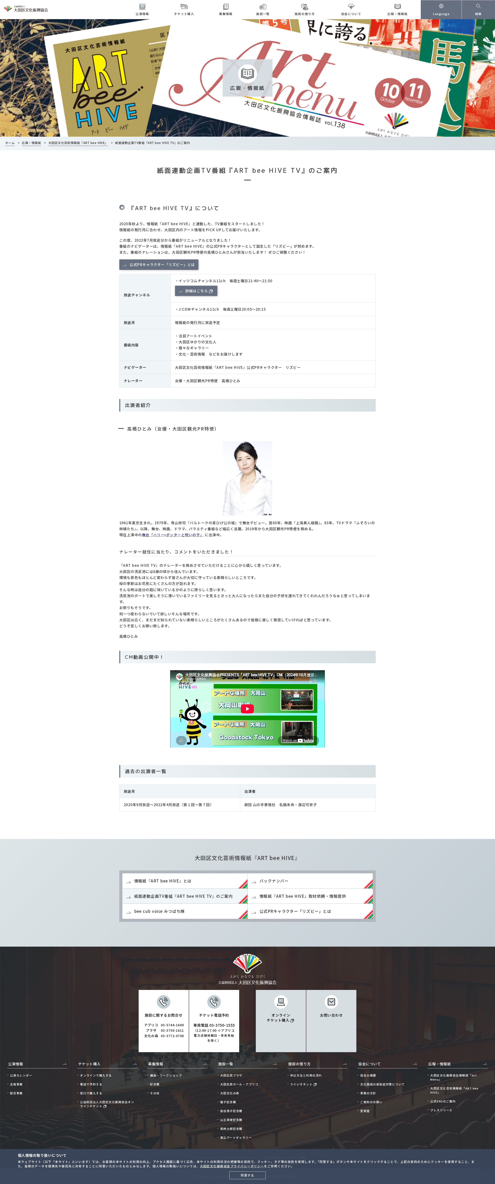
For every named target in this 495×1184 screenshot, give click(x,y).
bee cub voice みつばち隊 (159, 911)
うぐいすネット (301, 1084)
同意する (247, 1175)
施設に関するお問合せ (164, 1025)
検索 (478, 14)
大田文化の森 (229, 1093)
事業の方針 (368, 1093)
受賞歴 (365, 1111)
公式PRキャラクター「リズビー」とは (162, 264)
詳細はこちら (196, 290)
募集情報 (226, 14)
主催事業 (16, 1084)
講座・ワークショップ (166, 1075)
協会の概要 (368, 1075)
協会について (351, 14)
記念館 (155, 1084)
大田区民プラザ (231, 1075)
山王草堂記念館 (231, 1120)
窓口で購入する (91, 1093)
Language (441, 14)
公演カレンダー (21, 1075)
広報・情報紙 (397, 14)
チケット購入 (184, 14)
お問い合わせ (331, 1015)
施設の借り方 (305, 14)
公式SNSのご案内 (443, 1101)
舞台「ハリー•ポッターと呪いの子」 (173, 534)
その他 (155, 1093)
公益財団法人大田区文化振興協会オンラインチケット (107, 1104)
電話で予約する (91, 1084)
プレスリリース (441, 1110)
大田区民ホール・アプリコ (239, 1084)
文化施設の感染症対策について (382, 1084)
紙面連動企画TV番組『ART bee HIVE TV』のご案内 (183, 896)
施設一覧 (263, 14)
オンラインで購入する (96, 1075)
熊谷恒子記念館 (231, 1111)
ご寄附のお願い (371, 1102)
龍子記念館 (228, 1102)
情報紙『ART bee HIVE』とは (163, 881)
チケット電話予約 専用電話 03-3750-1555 (214, 1028)
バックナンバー (273, 881)
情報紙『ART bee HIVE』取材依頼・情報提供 (302, 896)
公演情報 (142, 14)
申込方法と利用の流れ (306, 1075)
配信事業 (16, 1093)
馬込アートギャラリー (236, 1137)
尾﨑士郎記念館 (231, 1129)
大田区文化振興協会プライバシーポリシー (232, 1166)
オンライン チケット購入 (278, 1018)
